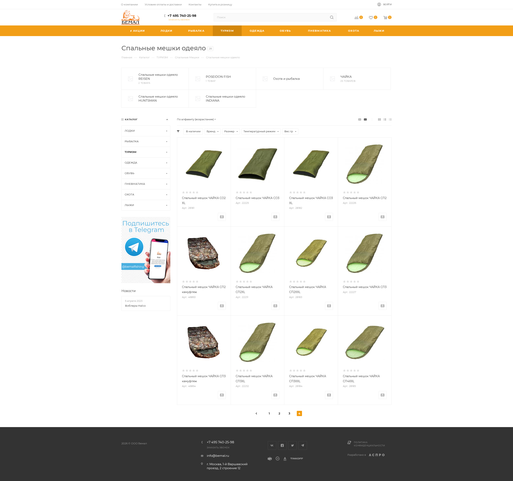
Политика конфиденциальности (369, 444)
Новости (128, 291)
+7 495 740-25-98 (182, 16)
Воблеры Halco (135, 305)
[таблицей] (390, 119)
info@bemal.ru (218, 456)
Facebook (282, 445)
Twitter (292, 445)
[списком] (385, 119)
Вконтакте (272, 445)
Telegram (302, 445)
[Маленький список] (360, 119)
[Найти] (332, 17)
